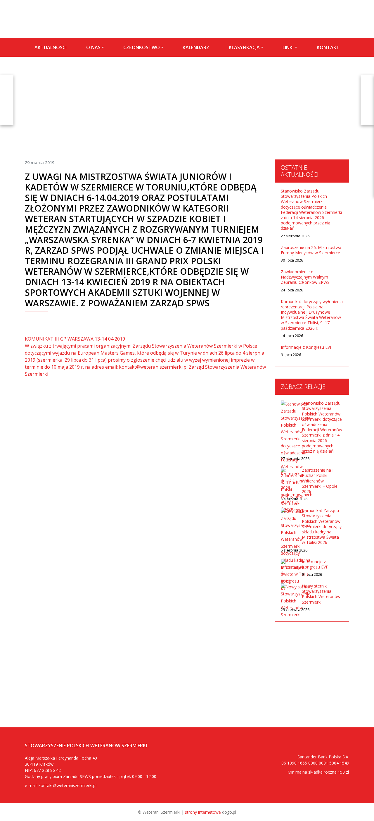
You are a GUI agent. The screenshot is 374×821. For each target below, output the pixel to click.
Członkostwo (141, 47)
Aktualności (50, 47)
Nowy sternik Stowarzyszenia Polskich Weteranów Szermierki (321, 594)
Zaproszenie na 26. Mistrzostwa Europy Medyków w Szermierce (311, 250)
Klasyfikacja (244, 47)
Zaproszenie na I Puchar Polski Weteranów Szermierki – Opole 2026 (319, 481)
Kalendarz (196, 47)
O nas (93, 47)
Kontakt (328, 47)
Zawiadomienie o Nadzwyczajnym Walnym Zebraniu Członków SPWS (305, 277)
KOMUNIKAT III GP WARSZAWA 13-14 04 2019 (75, 339)
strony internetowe (203, 812)
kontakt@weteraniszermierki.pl (67, 785)
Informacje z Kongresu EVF (306, 347)
